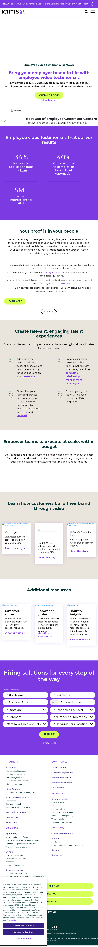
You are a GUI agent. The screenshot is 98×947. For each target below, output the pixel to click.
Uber (23, 170)
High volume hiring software (17, 781)
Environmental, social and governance (67, 845)
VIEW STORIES (14, 633)
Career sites (11, 801)
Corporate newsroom (62, 833)
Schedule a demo (49, 95)
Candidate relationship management (21, 792)
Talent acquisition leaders (16, 859)
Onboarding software (15, 778)
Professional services (61, 782)
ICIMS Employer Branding (19, 797)
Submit (49, 734)
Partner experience (61, 777)
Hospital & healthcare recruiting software (23, 840)
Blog (53, 806)
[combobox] (54, 702)
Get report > (83, 4)
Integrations (12, 817)
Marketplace (57, 787)
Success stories (59, 767)
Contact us (56, 855)
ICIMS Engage (13, 789)
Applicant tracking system (16, 771)
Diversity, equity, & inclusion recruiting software (25, 877)
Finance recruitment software (18, 847)
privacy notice (49, 743)
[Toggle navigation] (92, 11)
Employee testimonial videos (18, 807)
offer (25, 412)
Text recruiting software (15, 774)
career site (28, 376)
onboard (22, 415)
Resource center (59, 799)
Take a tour (46, 100)
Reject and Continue (23, 932)
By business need (14, 870)
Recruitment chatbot (14, 804)
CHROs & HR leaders (14, 855)
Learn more (15, 301)
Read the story (14, 548)
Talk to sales (49, 901)
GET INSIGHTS (79, 639)
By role (9, 852)
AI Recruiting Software (17, 812)
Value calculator (58, 819)
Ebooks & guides (58, 802)
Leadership (56, 842)
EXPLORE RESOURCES (45, 635)
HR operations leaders (15, 865)
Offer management (14, 784)
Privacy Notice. (13, 920)
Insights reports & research (62, 812)
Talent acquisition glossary (62, 816)
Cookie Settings (49, 934)
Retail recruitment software (17, 837)
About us (56, 838)
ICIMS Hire (11, 767)
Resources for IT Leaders (61, 822)
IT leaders (10, 862)
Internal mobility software (16, 873)
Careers (55, 850)
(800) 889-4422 (50, 886)
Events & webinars (58, 809)
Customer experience (62, 772)
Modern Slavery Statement (66, 934)
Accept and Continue (23, 926)
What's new (11, 822)
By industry (11, 833)
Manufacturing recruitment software (21, 844)
